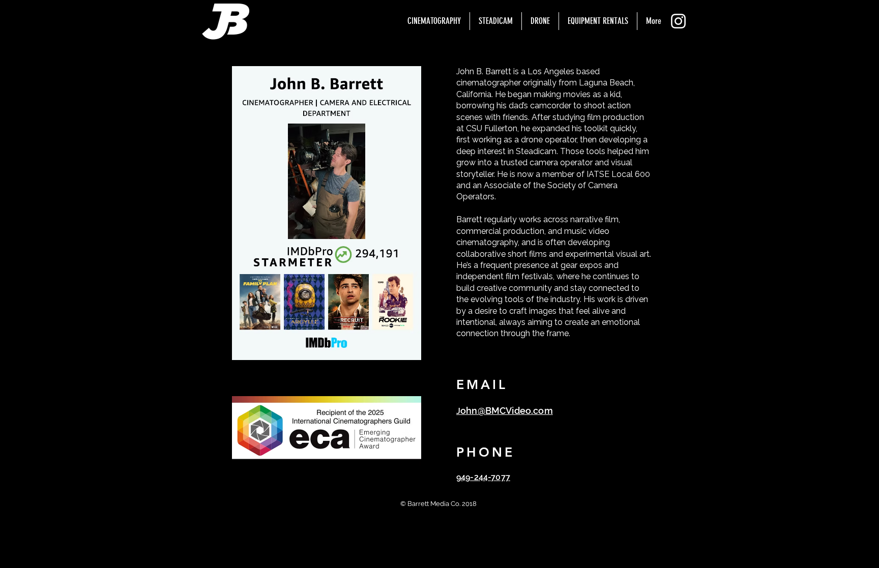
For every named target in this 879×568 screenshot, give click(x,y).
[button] (434, 21)
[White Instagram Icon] (678, 21)
